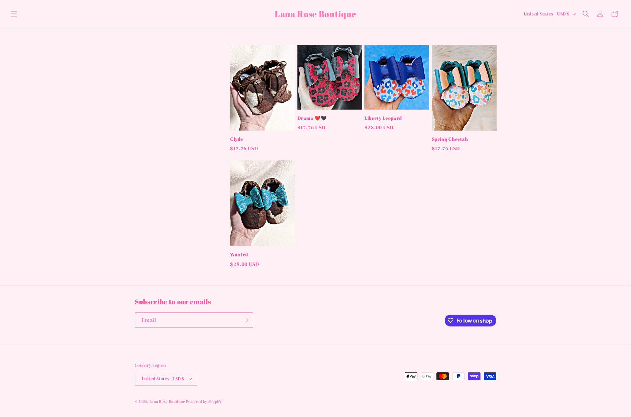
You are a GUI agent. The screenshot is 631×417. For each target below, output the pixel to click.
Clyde (236, 139)
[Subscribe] (245, 320)
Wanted (239, 255)
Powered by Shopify (204, 401)
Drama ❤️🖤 (312, 118)
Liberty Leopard (383, 118)
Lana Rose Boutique (168, 401)
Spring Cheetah (450, 139)
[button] (14, 14)
